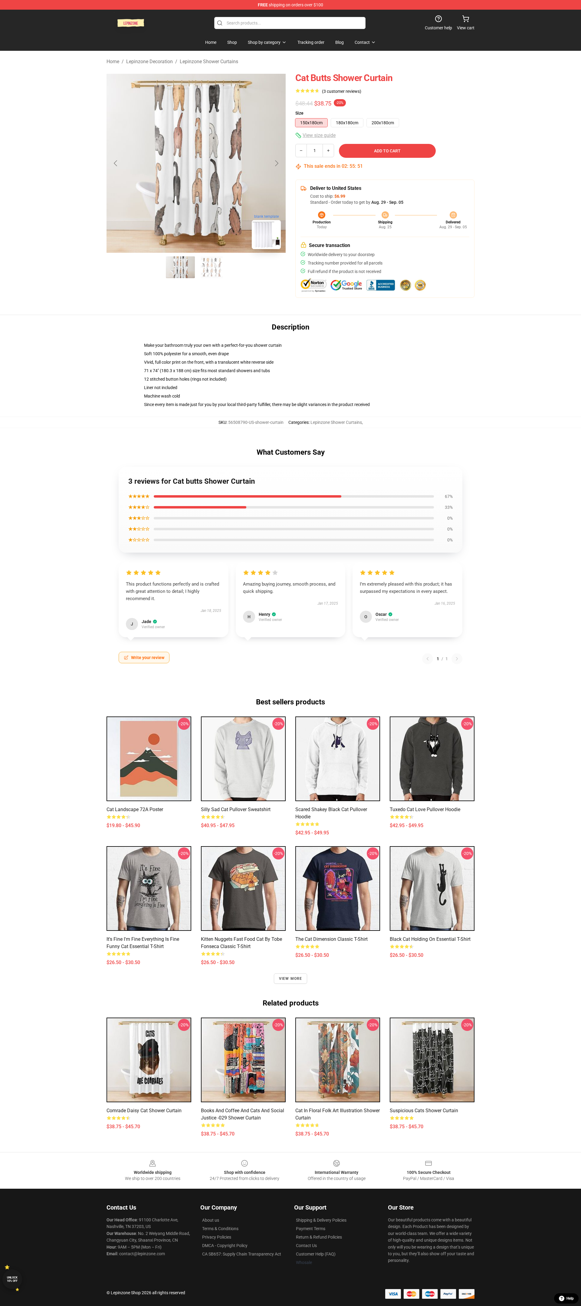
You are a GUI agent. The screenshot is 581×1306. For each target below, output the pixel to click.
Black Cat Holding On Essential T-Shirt (430, 939)
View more (290, 978)
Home (113, 61)
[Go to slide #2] (211, 267)
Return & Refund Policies (319, 1237)
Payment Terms (310, 1228)
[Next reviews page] (456, 658)
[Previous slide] (116, 163)
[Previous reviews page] (427, 658)
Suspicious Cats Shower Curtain (424, 1110)
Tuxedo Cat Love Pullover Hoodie (425, 809)
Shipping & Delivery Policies (321, 1220)
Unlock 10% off (12, 1279)
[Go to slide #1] (180, 267)
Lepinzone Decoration (149, 61)
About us (210, 1220)
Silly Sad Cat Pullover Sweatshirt (236, 809)
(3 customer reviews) (341, 91)
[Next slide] (276, 163)
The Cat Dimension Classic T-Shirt (331, 939)
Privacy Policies (216, 1237)
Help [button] (570, 1298)
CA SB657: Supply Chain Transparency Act (241, 1254)
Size (299, 113)
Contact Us (306, 1245)
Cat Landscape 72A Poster (135, 809)
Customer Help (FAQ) (316, 1254)
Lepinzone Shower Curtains (209, 61)
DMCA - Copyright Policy (225, 1245)
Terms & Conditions (220, 1228)
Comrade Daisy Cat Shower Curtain (144, 1110)
